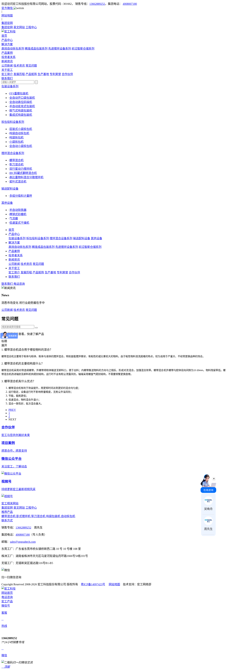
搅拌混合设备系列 (12, 153)
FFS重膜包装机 (18, 93)
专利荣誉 (55, 74)
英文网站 (19, 27)
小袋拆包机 (16, 141)
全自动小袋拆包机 (20, 146)
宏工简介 (7, 74)
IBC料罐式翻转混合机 (23, 173)
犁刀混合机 (16, 164)
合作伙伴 (67, 74)
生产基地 (43, 74)
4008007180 (130, 3)
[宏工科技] (113, 31)
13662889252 (97, 3)
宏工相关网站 (9, 503)
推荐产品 (7, 511)
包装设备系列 (9, 86)
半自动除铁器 (17, 209)
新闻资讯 (14, 259)
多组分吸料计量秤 (20, 195)
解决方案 (14, 242)
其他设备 (7, 202)
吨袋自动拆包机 (19, 133)
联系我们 (14, 276)
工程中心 (31, 27)
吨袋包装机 (53, 516)
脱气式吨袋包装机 (20, 110)
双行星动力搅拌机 (20, 168)
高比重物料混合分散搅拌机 (26, 177)
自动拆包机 (68, 516)
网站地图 (114, 584)
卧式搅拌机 (23, 516)
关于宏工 (14, 268)
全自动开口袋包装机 (22, 97)
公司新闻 (7, 65)
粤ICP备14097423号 (93, 584)
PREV (12, 409)
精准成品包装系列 (36, 48)
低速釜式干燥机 (19, 222)
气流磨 (13, 218)
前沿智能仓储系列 (83, 48)
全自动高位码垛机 (20, 102)
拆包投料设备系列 (12, 121)
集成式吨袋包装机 (20, 114)
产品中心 (14, 234)
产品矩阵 (31, 74)
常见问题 (31, 65)
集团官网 (7, 27)
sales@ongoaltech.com (23, 541)
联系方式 (7, 520)
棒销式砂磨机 (17, 214)
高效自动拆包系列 (12, 48)
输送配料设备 (9, 188)
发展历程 (19, 74)
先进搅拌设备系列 (59, 48)
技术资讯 (19, 65)
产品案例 (14, 251)
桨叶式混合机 (17, 181)
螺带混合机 (16, 160)
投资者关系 (16, 255)
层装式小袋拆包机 (20, 128)
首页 (11, 229)
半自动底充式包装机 (22, 106)
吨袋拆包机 (16, 137)
